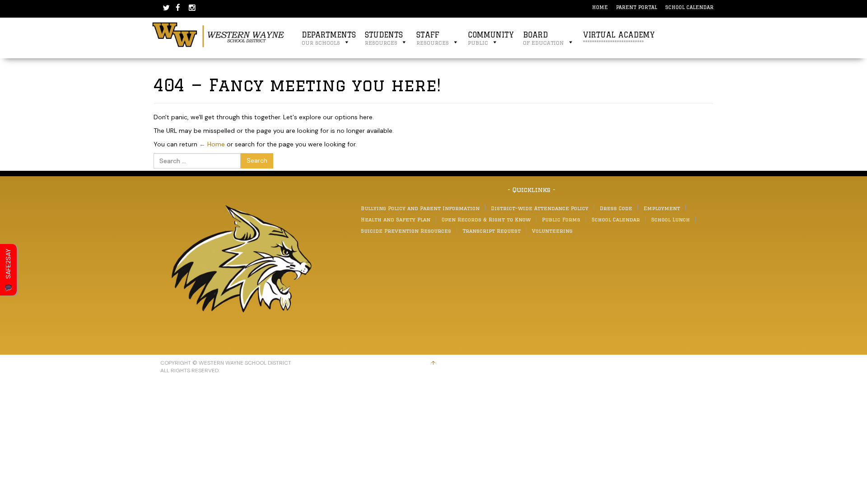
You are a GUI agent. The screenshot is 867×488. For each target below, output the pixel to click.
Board (543, 38)
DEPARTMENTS (329, 38)
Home (600, 7)
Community (491, 38)
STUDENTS (384, 38)
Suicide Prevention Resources (406, 231)
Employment (661, 208)
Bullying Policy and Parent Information (420, 208)
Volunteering (552, 231)
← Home (212, 144)
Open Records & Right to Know (486, 219)
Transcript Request (491, 231)
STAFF (432, 38)
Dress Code (616, 208)
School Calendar (689, 7)
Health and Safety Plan (395, 219)
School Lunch (670, 219)
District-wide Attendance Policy (539, 208)
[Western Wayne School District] (218, 34)
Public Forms (561, 219)
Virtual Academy (619, 38)
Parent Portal (636, 7)
